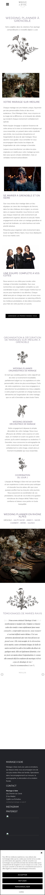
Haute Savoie (19, 520)
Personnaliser (22, 887)
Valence (31, 523)
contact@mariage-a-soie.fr (16, 802)
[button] (41, 853)
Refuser (22, 881)
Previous (2, 674)
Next (42, 674)
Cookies (21, 892)
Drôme (23, 523)
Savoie (37, 520)
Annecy (30, 520)
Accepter (22, 875)
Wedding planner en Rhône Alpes (22, 515)
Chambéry (14, 523)
